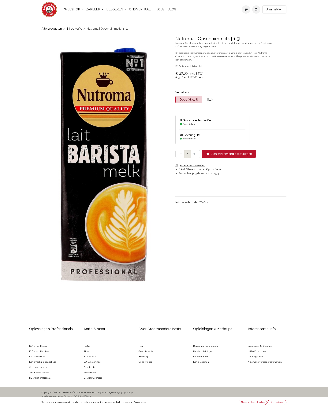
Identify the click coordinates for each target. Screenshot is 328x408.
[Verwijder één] (180, 154)
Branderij (143, 356)
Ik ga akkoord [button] (277, 402)
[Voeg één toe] (195, 154)
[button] (256, 9)
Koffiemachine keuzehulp (42, 362)
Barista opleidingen (203, 351)
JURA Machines (92, 362)
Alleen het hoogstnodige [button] (253, 402)
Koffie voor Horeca (38, 346)
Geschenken (90, 367)
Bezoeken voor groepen (205, 346)
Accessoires (90, 372)
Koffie (87, 346)
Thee (86, 351)
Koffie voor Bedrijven (39, 351)
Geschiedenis (146, 351)
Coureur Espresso (93, 378)
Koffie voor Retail (37, 356)
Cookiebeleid (140, 402)
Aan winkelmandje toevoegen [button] (231, 154)
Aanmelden (274, 9)
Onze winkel (145, 362)
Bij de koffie (74, 28)
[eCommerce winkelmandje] (246, 9)
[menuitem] (73, 9)
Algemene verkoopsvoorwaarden (265, 362)
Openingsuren (255, 356)
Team (141, 346)
